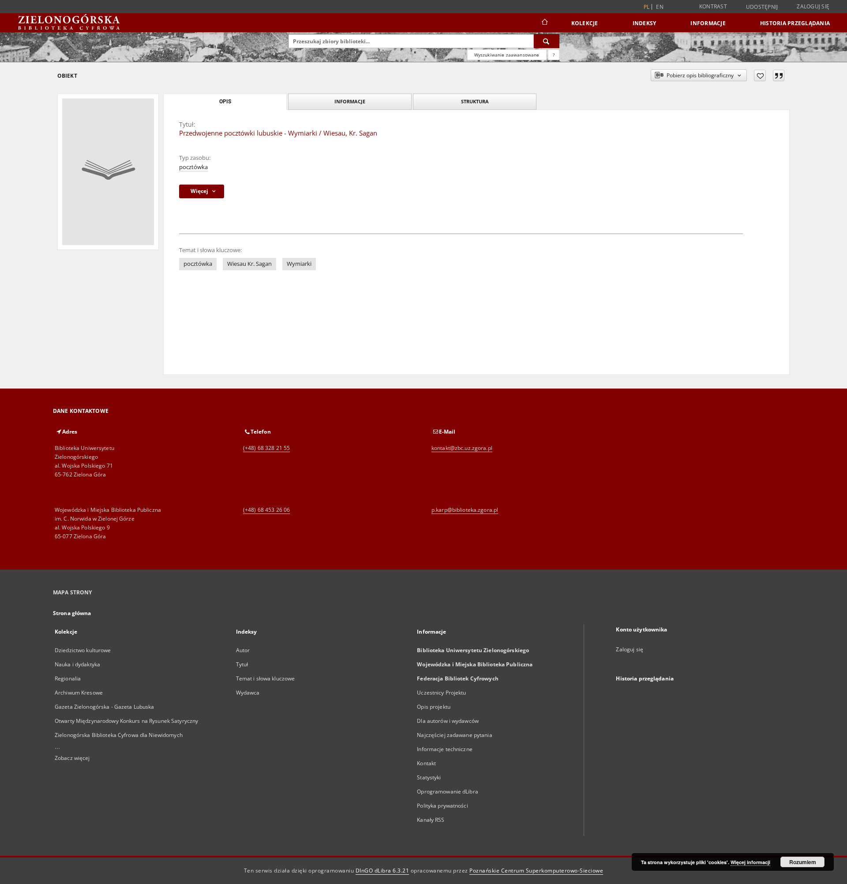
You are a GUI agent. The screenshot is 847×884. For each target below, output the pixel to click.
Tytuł (242, 664)
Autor (243, 650)
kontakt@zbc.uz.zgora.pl (461, 448)
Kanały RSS (430, 820)
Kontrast (713, 6)
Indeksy (644, 23)
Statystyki (429, 777)
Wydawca (248, 692)
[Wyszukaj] (546, 41)
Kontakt (426, 763)
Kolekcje (584, 23)
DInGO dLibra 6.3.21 (382, 870)
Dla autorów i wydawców (448, 721)
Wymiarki (299, 264)
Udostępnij (762, 7)
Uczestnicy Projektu (441, 692)
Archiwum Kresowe (79, 692)
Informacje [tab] (349, 101)
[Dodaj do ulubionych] (760, 75)
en (659, 7)
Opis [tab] (225, 101)
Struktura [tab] (475, 101)
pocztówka (193, 167)
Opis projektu (433, 706)
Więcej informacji (750, 862)
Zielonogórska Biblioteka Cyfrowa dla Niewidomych (119, 735)
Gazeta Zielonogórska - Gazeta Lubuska (104, 706)
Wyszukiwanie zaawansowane (507, 55)
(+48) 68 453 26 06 (266, 510)
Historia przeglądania (795, 23)
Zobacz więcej (72, 758)
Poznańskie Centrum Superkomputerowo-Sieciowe (536, 870)
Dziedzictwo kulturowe (83, 650)
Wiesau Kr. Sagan (249, 264)
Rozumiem (802, 862)
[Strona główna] (544, 23)
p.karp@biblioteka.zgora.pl (464, 510)
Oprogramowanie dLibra (447, 791)
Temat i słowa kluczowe (265, 678)
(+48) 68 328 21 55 (266, 448)
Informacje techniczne (444, 749)
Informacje (708, 23)
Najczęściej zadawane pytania (454, 735)
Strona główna (72, 613)
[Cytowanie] (778, 75)
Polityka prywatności (442, 805)
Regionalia (68, 678)
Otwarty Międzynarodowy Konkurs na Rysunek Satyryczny (126, 721)
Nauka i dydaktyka (77, 664)
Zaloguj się (813, 6)
